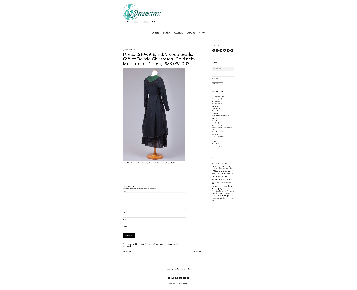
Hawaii (215, 186)
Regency (219, 193)
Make (166, 32)
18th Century (215, 99)
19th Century (215, 101)
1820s (225, 171)
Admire (178, 32)
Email (125, 219)
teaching (214, 196)
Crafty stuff (215, 108)
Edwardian (215, 184)
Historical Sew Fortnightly (219, 115)
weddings (222, 198)
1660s (227, 169)
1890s (214, 177)
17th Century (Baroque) (218, 96)
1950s (231, 180)
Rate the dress (216, 125)
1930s (221, 179)
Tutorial (214, 144)
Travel (213, 141)
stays (228, 193)
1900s (220, 176)
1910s (227, 176)
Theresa (215, 198)
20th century (217, 169)
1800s (218, 171)
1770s (231, 169)
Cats (213, 182)
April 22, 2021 (126, 50)
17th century (218, 163)
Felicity (214, 113)
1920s (215, 179)
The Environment (216, 139)
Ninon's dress (227, 191)
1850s (214, 174)
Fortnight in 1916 (230, 184)
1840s (229, 171)
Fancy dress (222, 184)
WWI (213, 200)
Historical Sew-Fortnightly (222, 187)
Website (125, 226)
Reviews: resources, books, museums (222, 127)
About (191, 32)
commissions (220, 182)
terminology (223, 195)
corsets (228, 182)
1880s (230, 173)
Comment (126, 191)
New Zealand (217, 191)
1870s (224, 173)
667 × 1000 (132, 50)
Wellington (230, 198)
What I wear (215, 146)
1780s (214, 171)
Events (214, 111)
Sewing (214, 134)
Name (125, 212)
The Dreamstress (130, 22)
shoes (225, 193)
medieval (225, 188)
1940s (227, 180)
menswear (231, 188)
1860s (218, 173)
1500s (223, 169)
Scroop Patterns (216, 132)
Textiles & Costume (217, 136)
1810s (222, 171)
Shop (202, 32)
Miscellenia (215, 123)
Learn (155, 32)
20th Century (215, 103)
